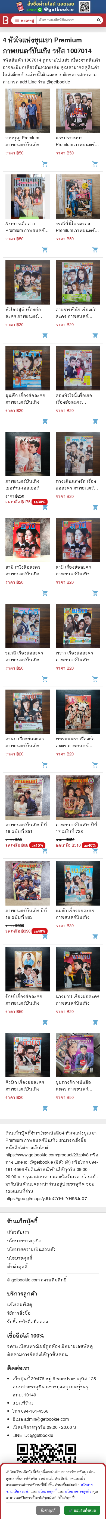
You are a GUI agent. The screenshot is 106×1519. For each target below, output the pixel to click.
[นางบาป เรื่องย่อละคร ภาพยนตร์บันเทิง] (78, 970)
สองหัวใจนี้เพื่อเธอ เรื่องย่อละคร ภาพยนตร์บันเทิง (74, 402)
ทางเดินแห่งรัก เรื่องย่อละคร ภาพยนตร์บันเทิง (76, 488)
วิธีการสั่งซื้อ (19, 1313)
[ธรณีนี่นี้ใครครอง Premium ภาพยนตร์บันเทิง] (78, 197)
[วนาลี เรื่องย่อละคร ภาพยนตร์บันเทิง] (27, 626)
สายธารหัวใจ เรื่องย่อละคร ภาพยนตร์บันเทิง (76, 316)
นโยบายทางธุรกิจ (24, 1240)
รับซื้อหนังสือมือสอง (27, 1321)
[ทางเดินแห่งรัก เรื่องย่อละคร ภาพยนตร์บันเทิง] (78, 455)
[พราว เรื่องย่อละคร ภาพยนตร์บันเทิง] (78, 626)
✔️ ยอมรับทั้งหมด (82, 1510)
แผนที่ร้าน (23, 1403)
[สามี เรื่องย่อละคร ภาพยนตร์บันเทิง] (78, 540)
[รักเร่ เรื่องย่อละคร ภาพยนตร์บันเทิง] (27, 970)
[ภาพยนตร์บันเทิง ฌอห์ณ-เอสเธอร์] (27, 455)
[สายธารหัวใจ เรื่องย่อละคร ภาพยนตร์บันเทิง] (78, 283)
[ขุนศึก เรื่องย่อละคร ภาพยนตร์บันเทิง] (27, 369)
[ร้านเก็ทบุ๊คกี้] (5, 20)
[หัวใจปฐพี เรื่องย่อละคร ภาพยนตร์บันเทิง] (27, 283)
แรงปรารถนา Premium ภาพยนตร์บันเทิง (75, 144)
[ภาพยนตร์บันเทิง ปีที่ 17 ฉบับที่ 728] (78, 798)
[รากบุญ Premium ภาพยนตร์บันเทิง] (27, 111)
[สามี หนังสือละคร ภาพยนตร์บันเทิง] (27, 540)
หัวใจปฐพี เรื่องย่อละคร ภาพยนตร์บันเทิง (23, 316)
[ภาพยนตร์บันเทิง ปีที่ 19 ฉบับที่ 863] (27, 884)
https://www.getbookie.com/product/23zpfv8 (47, 1155)
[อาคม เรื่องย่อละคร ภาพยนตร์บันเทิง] (27, 712)
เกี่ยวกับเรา (18, 1232)
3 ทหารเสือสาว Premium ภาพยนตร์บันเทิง (24, 230)
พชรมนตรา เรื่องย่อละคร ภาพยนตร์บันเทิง (75, 745)
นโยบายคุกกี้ (19, 1258)
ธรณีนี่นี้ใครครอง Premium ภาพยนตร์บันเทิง (75, 230)
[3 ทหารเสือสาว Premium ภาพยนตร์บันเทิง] (27, 197)
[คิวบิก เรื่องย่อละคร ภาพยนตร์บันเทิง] (27, 1056)
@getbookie (41, 1435)
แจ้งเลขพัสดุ (19, 1304)
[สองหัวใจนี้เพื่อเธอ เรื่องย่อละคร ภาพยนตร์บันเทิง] (78, 369)
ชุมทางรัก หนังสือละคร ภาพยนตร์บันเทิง (73, 1089)
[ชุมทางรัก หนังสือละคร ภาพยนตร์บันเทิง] (78, 1056)
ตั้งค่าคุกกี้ (17, 1266)
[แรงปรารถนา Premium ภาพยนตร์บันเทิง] (78, 111)
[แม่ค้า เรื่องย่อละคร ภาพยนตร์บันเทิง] (78, 884)
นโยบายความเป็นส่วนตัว (31, 1249)
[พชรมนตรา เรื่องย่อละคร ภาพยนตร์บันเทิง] (78, 712)
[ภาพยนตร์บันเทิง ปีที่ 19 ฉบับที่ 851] (27, 798)
